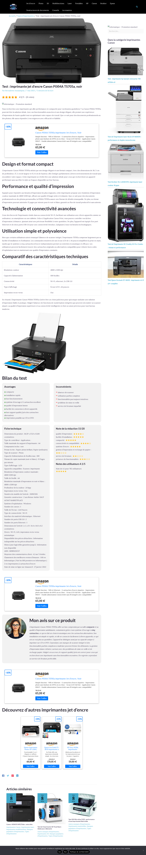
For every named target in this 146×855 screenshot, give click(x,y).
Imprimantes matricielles (77, 826)
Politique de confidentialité (79, 852)
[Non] (143, 850)
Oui (59, 852)
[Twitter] (8, 775)
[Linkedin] (17, 775)
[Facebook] (3, 775)
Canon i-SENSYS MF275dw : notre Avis (19, 824)
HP (87, 3)
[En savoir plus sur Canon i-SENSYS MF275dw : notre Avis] (20, 807)
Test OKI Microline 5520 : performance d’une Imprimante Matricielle (81, 820)
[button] (137, 6)
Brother (103, 3)
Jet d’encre (30, 3)
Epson (112, 3)
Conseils (55, 10)
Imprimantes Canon (13, 827)
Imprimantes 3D (43, 834)
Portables (79, 3)
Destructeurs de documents (37, 10)
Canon (94, 3)
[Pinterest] (13, 775)
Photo (41, 3)
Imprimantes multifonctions (16, 829)
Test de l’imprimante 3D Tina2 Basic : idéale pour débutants (50, 828)
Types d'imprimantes (55, 836)
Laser (70, 3)
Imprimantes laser (27, 827)
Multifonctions (58, 3)
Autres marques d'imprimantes (48, 832)
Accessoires (67, 10)
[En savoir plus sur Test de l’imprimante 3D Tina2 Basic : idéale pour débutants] (52, 808)
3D (48, 3)
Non (65, 852)
